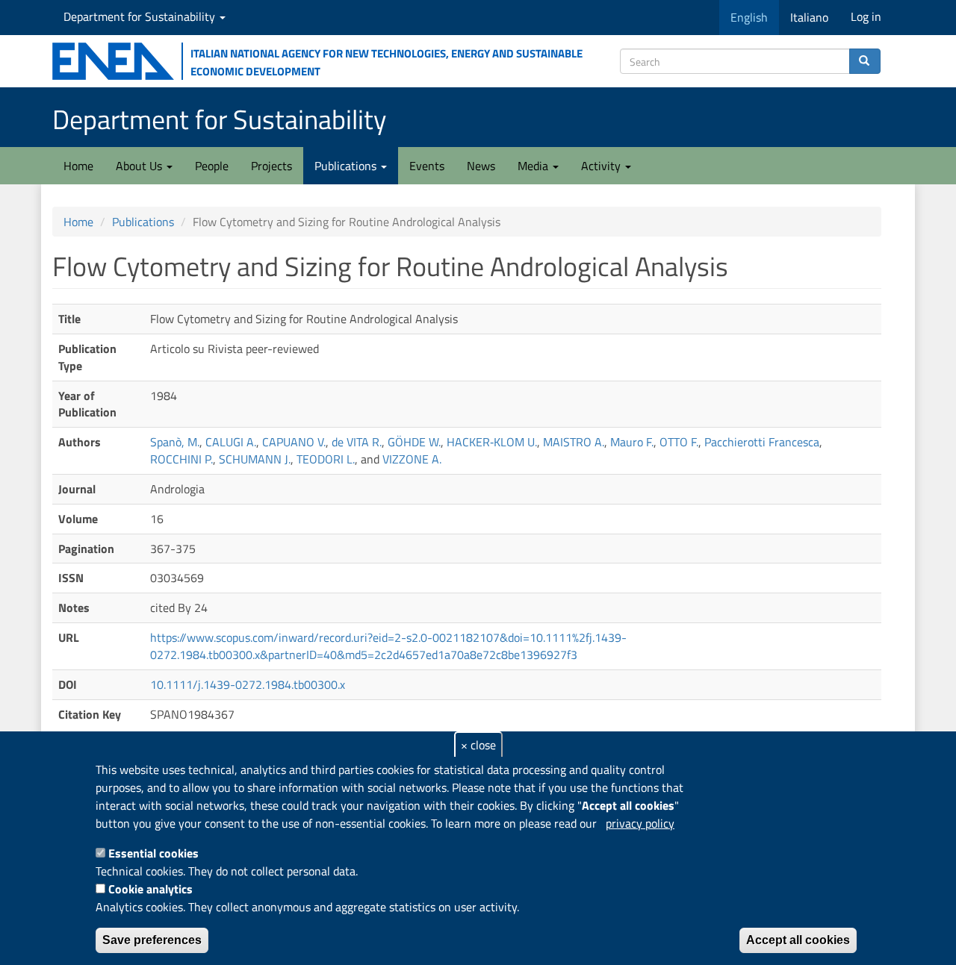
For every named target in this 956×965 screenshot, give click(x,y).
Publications (346, 166)
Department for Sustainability (140, 16)
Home (78, 166)
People (212, 166)
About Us (140, 166)
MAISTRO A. (573, 442)
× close (478, 745)
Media (534, 166)
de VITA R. (357, 442)
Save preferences (152, 940)
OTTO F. (678, 442)
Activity (602, 166)
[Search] (865, 61)
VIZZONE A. (411, 459)
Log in (866, 16)
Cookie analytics (150, 889)
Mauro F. (632, 442)
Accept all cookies (798, 940)
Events (426, 166)
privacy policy (640, 823)
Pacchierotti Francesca (761, 442)
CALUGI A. (230, 442)
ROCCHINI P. (181, 459)
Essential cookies (153, 853)
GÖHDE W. (414, 442)
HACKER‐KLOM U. (492, 442)
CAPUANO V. (294, 442)
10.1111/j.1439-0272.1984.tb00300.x (247, 684)
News (481, 166)
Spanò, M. (174, 442)
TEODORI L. (326, 459)
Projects (271, 166)
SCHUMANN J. (255, 459)
